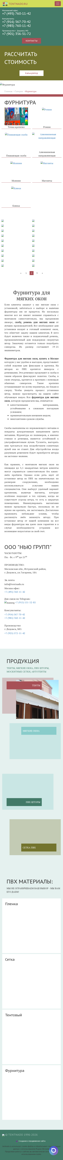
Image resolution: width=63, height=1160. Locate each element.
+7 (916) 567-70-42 (14, 614)
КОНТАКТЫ (31, 40)
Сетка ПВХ (29, 847)
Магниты (47, 180)
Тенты (36, 685)
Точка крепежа (16, 127)
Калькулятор (31, 73)
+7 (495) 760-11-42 (14, 591)
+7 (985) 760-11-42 (14, 618)
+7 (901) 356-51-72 (16, 34)
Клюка (16, 205)
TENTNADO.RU (18, 4)
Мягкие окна (31, 730)
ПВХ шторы (33, 802)
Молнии (16, 180)
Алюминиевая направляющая (47, 153)
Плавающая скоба (16, 155)
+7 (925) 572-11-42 (14, 633)
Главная (8, 91)
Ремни (47, 127)
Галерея (19, 91)
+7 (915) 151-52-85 (25, 602)
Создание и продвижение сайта (31, 1141)
